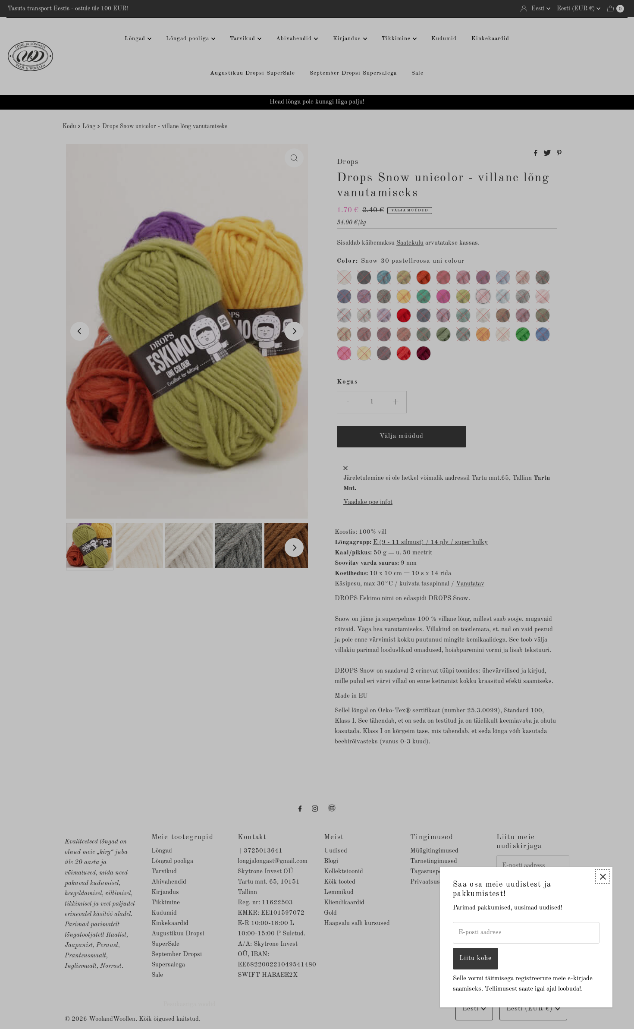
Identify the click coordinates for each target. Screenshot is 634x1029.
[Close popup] (602, 876)
